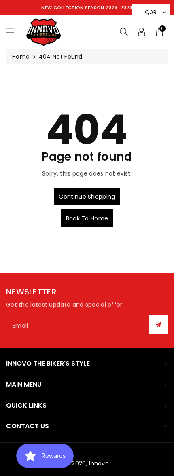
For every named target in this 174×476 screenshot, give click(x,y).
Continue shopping (87, 197)
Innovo (99, 463)
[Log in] (142, 32)
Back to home (87, 218)
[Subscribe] (158, 324)
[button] (14, 32)
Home (21, 57)
